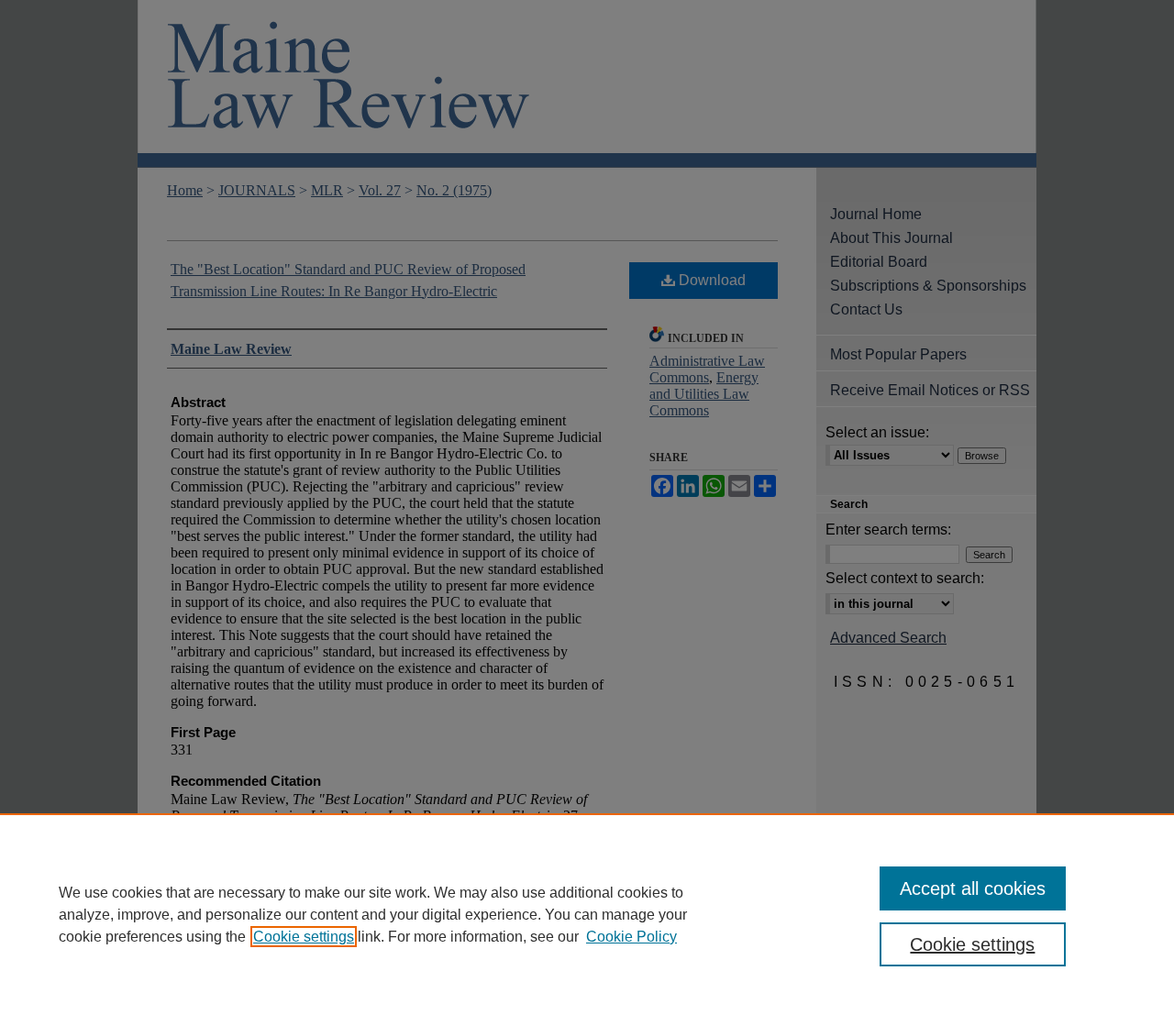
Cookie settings (303, 936)
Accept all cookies (973, 888)
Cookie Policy (631, 936)
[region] (587, 914)
